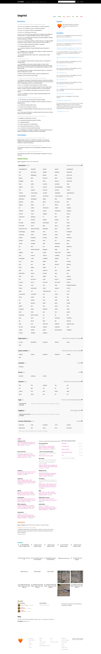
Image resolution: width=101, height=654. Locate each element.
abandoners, (41, 507)
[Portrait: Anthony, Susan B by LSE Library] (24, 558)
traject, (30, 480)
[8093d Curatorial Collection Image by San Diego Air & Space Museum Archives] (77, 545)
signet (44, 303)
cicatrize (68, 187)
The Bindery (42, 478)
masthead (57, 255)
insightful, (31, 492)
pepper (32, 267)
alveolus (44, 169)
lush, (46, 446)
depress (20, 204)
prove (32, 276)
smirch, (43, 493)
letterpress (69, 246)
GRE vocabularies (22, 504)
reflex (56, 285)
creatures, (44, 498)
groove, (22, 498)
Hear (77, 16)
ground (68, 228)
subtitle (68, 312)
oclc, (21, 443)
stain (44, 306)
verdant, (19, 480)
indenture (33, 240)
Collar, (22, 492)
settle (68, 300)
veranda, (52, 473)
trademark (57, 324)
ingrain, (54, 493)
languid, (49, 446)
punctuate (69, 279)
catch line (45, 184)
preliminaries (22, 273)
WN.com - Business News (61, 65)
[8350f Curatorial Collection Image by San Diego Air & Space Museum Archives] (50, 545)
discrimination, (32, 493)
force (68, 219)
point (56, 270)
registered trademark (71, 285)
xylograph (45, 332)
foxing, (40, 465)
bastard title (69, 172)
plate (20, 270)
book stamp (69, 178)
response (57, 288)
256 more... (51, 476)
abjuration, (41, 509)
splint (68, 391)
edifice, (48, 473)
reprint (44, 288)
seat (68, 297)
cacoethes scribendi (43, 494)
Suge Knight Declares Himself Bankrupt (63, 100)
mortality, (43, 446)
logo (68, 249)
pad (32, 264)
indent (56, 237)
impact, (19, 498)
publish (44, 276)
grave (56, 228)
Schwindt (45, 385)
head (56, 231)
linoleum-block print (35, 249)
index (44, 240)
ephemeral (24, 457)
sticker (32, 309)
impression (33, 237)
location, (31, 442)
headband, (45, 465)
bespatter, (53, 492)
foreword (33, 222)
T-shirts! (30, 647)
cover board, (51, 486)
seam (56, 297)
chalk (68, 184)
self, (50, 500)
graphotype (45, 228)
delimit (44, 202)
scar (44, 294)
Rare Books (41, 458)
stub (44, 312)
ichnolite (44, 234)
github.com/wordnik (54, 642)
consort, (21, 508)
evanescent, (33, 500)
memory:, (41, 500)
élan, (19, 454)
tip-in (55, 486)
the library (20, 470)
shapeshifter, (20, 482)
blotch (56, 178)
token (20, 324)
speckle (68, 303)
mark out (45, 255)
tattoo (32, 318)
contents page (34, 193)
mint (68, 388)
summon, (33, 498)
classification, (31, 443)
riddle (20, 291)
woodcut (21, 332)
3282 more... (53, 449)
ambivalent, (45, 447)
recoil (32, 285)
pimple (44, 267)
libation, (21, 454)
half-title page (22, 231)
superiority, (23, 493)
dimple (32, 204)
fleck (56, 216)
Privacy (62, 645)
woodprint (33, 332)
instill (44, 243)
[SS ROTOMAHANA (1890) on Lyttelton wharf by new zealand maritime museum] (24, 545)
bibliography (33, 175)
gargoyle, (41, 447)
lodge (56, 249)
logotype (21, 252)
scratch (32, 297)
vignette (32, 330)
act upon (21, 342)
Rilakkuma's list (42, 470)
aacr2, (19, 443)
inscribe (20, 243)
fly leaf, (40, 485)
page (44, 264)
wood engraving (58, 330)
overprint (69, 261)
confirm (68, 190)
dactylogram (21, 199)
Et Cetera (63, 638)
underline (45, 327)
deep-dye (21, 202)
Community (27, 2)
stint (44, 394)
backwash (57, 172)
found (56, 222)
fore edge (21, 222)
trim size (21, 327)
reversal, (19, 501)
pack (20, 264)
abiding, (55, 508)
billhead (44, 175)
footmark (33, 219)
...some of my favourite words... (46, 451)
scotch (20, 297)
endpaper (69, 207)
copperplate (57, 193)
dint (43, 204)
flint (19, 388)
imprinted (21, 376)
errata (32, 213)
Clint (20, 385)
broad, (21, 494)
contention (23, 501)
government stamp (35, 228)
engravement (58, 210)
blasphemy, (52, 447)
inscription (33, 243)
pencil (20, 267)
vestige (20, 330)
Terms (62, 643)
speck (56, 303)
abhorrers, (51, 508)
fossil (32, 425)
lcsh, (35, 443)
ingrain (68, 240)
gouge (68, 225)
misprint (20, 391)
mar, (46, 492)
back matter (33, 172)
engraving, (52, 466)
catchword (57, 184)
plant (68, 267)
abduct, (40, 508)
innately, (22, 500)
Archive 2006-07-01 (60, 111)
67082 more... (41, 501)
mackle (44, 252)
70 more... (26, 474)
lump (32, 252)
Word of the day (34, 2)
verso (68, 327)
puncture (21, 282)
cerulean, (34, 481)
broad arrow (69, 181)
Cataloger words (21, 441)
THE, (53, 498)
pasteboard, (51, 484)
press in (32, 273)
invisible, (33, 455)
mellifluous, (23, 480)
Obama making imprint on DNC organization (64, 93)
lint (55, 388)
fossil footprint (46, 222)
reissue (20, 288)
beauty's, (45, 500)
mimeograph (21, 258)
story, (32, 473)
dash (56, 199)
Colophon (30, 643)
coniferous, (20, 507)
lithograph (45, 249)
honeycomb (21, 234)
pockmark (45, 270)
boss (32, 181)
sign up (23, 161)
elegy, (25, 473)
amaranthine (32, 482)
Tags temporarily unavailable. (22, 404)
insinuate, (33, 507)
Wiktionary (22, 97)
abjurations (45, 509)
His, (49, 498)
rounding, (47, 484)
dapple (44, 199)
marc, (34, 442)
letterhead (57, 246)
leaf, (56, 465)
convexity (45, 193)
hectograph (69, 231)
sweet (54, 500)
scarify (56, 294)
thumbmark (57, 318)
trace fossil (69, 428)
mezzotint (69, 255)
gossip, (19, 492)
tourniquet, (24, 455)
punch (44, 279)
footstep (56, 219)
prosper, (40, 473)
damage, (49, 492)
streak (56, 309)
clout (20, 190)
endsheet (21, 210)
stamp (56, 306)
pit (55, 267)
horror (48, 449)
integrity (45, 476)
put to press (57, 282)
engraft (32, 210)
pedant (52, 455)
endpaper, (54, 465)
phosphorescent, (25, 481)
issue (68, 243)
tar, (29, 505)
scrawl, (40, 492)
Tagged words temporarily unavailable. (24, 414)
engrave (44, 210)
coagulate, (20, 455)
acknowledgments (23, 169)
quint (44, 391)
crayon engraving (58, 196)
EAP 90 (19, 490)
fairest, (40, 498)
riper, (47, 498)
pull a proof (33, 279)
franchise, (20, 505)
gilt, (42, 465)
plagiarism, (26, 505)
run (55, 291)
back (20, 172)
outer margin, (41, 486)
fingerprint (33, 216)
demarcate (57, 202)
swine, (23, 505)
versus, (27, 493)
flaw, (19, 494)
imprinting (21, 366)
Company (31, 638)
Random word (43, 2)
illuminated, (20, 473)
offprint (44, 261)
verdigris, (27, 480)
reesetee (19, 527)
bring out (57, 181)
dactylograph (34, 199)
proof (20, 276)
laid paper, (48, 466)
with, (52, 500)
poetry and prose (22, 451)
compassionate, (26, 492)
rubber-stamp (22, 428)
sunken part (21, 315)
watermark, (20, 472)
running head (22, 294)
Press (30, 642)
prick (56, 273)
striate (68, 309)
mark (20, 255)
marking (68, 354)
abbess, (50, 507)
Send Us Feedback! (65, 640)
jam (20, 246)
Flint (32, 385)
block (32, 178)
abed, (43, 508)
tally (68, 315)
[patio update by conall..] (37, 571)
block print (45, 178)
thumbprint (69, 318)
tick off (32, 321)
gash (44, 225)
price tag (45, 273)
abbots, (53, 507)
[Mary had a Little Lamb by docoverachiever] (63, 558)
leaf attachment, (52, 485)
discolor (56, 204)
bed (20, 175)
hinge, (48, 485)
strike (20, 312)
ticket (44, 321)
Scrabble (20, 621)
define (32, 202)
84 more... (29, 501)
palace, (55, 473)
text (43, 318)
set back (33, 300)
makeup (68, 252)
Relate (59, 16)
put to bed (45, 282)
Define (54, 16)
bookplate (21, 181)
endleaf (56, 207)
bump (20, 184)
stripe (32, 312)
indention (21, 240)
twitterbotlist (42, 504)
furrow (32, 225)
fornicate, (44, 455)
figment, (29, 500)
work (20, 345)
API (51, 640)
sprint (20, 394)
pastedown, (44, 485)
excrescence (21, 216)
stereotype (21, 309)
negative (57, 258)
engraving (69, 210)
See (73, 16)
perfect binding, (42, 484)
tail (55, 315)
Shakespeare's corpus (44, 497)
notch (20, 261)
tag (43, 315)
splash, (40, 493)
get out (56, 225)
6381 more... (32, 508)
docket (68, 204)
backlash (45, 172)
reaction (68, 282)
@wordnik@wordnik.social (45, 645)
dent (68, 202)
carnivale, (41, 474)
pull (19, 279)
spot (32, 306)
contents (21, 193)
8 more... (30, 457)
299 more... (43, 488)
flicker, (44, 474)
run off (68, 291)
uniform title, (22, 442)
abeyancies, (46, 508)
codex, (26, 472)
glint (32, 388)
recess (20, 285)
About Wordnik (31, 640)
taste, (43, 473)
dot (19, 207)
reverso (68, 288)
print (68, 273)
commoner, (24, 494)
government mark (23, 228)
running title (33, 294)
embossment (46, 207)
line (19, 249)
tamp (20, 318)
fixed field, (24, 443)
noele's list (20, 478)
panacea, (53, 446)
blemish (20, 178)
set (19, 300)
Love (81, 16)
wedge (44, 330)
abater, (47, 507)
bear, (51, 498)
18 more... (28, 445)
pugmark (69, 276)
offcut (32, 261)
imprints (44, 376)
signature (33, 303)
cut (67, 196)
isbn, (27, 443)
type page (33, 327)
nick (68, 258)
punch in (57, 279)
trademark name (70, 324)
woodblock (69, 330)
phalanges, (25, 454)
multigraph (45, 258)
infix (56, 240)
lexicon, (19, 500)
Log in (19, 161)
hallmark (33, 231)
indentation (69, 237)
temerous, (30, 481)
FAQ (30, 645)
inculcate (45, 237)
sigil (20, 303)
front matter (21, 225)
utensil (28, 494)
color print (45, 190)
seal (44, 297)
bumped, (50, 465)
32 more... (33, 494)
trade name (45, 324)
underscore (57, 327)
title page (69, 321)
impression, (41, 476)
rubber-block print (46, 291)
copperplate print (70, 193)
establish (45, 213)
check (32, 187)
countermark (45, 196)
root (32, 291)
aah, (45, 507)
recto (44, 285)
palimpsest (20, 474)
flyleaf (68, 216)
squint (32, 394)
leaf (43, 246)
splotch (20, 306)
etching (68, 213)
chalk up (21, 187)
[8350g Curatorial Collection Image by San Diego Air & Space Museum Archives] (37, 545)
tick (19, 321)
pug (55, 276)
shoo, (19, 508)
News (41, 638)
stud (56, 312)
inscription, (29, 473)
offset (56, 261)
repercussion (34, 288)
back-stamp (21, 425)
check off (45, 187)
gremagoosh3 (21, 497)
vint (67, 394)
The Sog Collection (43, 443)
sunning (41, 468)
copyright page (22, 196)
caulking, (32, 505)
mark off (32, 255)
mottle (32, 258)
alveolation (33, 169)
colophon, (41, 466)
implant (68, 234)
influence (57, 342)
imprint (63, 27)
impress (20, 237)
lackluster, (29, 507)
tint (55, 394)
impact (56, 234)
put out (32, 282)
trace (32, 324)
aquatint (56, 169)
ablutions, (53, 474)
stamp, (46, 493)
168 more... (47, 468)
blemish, (43, 492)
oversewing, (46, 486)
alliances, (19, 493)
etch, (49, 493)
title (55, 321)
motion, (31, 454)
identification (33, 342)
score (68, 294)
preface (68, 270)
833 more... (21, 484)
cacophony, (20, 457)
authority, (27, 442)
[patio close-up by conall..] (24, 571)
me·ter (56, 425)
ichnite (32, 234)
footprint (44, 219)
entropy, (28, 482)
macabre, (45, 449)
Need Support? (64, 642)
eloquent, (41, 449)
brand (44, 181)
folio (20, 219)
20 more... (50, 494)
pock (32, 270)
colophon (33, 190)
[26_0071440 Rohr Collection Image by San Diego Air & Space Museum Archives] (64, 545)
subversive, (48, 455)
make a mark (58, 252)
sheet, (29, 472)
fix (43, 216)
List (64, 16)
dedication (69, 199)
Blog (40, 640)
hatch (44, 231)
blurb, (35, 472)
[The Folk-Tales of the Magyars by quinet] (77, 558)
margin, (55, 484)
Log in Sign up (80, 1)
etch (56, 213)
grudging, (30, 498)
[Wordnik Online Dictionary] (21, 1)
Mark (40, 490)
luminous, (20, 481)
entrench (21, 213)
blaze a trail (69, 175)
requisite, (26, 498)
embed (32, 207)
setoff (56, 300)
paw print (57, 264)
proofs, (32, 472)
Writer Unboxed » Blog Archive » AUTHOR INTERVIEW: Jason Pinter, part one (69, 57)
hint (43, 388)
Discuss (68, 16)
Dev (51, 638)
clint (56, 385)
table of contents (34, 315)
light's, (48, 500)
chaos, (40, 446)
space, (30, 455)
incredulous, (24, 507)
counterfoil (33, 196)
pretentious (25, 508)
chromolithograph (58, 187)
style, (46, 473)
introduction (57, 243)
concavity (57, 190)
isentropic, (25, 482)
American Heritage (24, 605)
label (32, 246)
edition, (23, 472)
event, (29, 454)
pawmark (69, 264)
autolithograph (70, 169)
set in (44, 300)
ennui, (48, 447)
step (68, 306)
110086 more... (52, 509)
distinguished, (48, 474)
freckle (68, 222)
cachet (32, 184)
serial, (19, 442)
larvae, (27, 455)
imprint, (40, 455)
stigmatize (45, 309)
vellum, (44, 466)
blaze (56, 175)
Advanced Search (64, 649)
